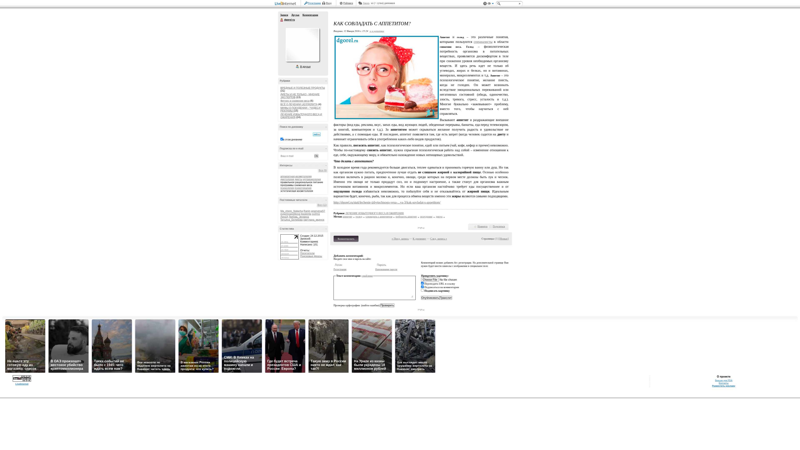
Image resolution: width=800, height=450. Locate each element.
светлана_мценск (313, 219)
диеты (298, 179)
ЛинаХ (284, 216)
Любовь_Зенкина (299, 216)
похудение (426, 216)
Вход (328, 3)
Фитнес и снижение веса (295, 100)
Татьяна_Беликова (291, 219)
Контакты (724, 383)
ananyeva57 (318, 211)
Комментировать (346, 239)
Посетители (307, 253)
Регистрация (314, 3)
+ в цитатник (377, 30)
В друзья (305, 66)
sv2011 (316, 213)
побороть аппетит (406, 216)
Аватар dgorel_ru (302, 44)
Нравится (483, 226)
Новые (504, 238)
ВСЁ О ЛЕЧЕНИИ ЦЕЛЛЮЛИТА (299, 104)
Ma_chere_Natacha (291, 211)
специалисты (483, 42)
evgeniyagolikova (290, 213)
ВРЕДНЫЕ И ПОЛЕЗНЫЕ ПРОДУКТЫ (302, 87)
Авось (366, 3)
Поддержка (485, 3)
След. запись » (438, 238)
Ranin (307, 211)
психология (287, 188)
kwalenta (306, 213)
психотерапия (303, 188)
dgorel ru (282, 20)
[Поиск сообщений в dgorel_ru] (317, 134)
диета (439, 216)
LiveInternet (286, 4)
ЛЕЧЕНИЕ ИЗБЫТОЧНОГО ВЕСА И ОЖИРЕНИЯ (374, 213)
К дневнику (419, 238)
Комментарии (310, 15)
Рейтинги (348, 3)
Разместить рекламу (723, 386)
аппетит (347, 216)
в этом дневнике (292, 139)
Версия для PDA (723, 380)
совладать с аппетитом (379, 216)
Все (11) (322, 205)
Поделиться (499, 226)
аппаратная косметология (296, 176)
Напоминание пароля (386, 269)
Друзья (295, 15)
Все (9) (323, 170)
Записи (284, 15)
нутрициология (312, 179)
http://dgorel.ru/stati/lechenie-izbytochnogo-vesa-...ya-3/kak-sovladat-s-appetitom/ (387, 202)
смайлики (367, 275)
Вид (491, 4)
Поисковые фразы (311, 256)
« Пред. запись (400, 238)
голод (359, 216)
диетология (287, 179)
